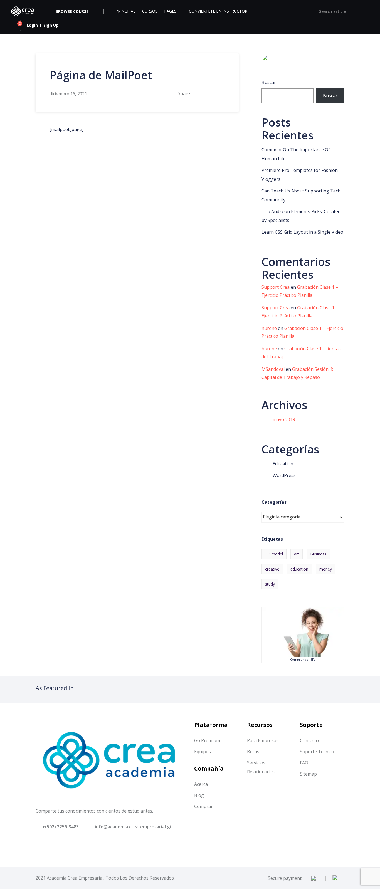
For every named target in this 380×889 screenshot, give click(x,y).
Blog (199, 795)
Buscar (268, 82)
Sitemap (308, 774)
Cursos (149, 11)
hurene (269, 328)
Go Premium (207, 740)
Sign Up (50, 25)
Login (32, 25)
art (296, 554)
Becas (253, 752)
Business (318, 554)
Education (283, 464)
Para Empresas (262, 740)
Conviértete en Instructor (218, 11)
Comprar (203, 806)
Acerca (201, 784)
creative (272, 569)
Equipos (202, 752)
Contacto (309, 740)
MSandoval (273, 369)
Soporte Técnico (317, 752)
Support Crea (275, 287)
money (325, 569)
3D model (274, 554)
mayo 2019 (284, 419)
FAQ (304, 763)
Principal (125, 11)
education (299, 569)
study (270, 584)
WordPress (284, 475)
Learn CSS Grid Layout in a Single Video (302, 232)
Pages (170, 11)
